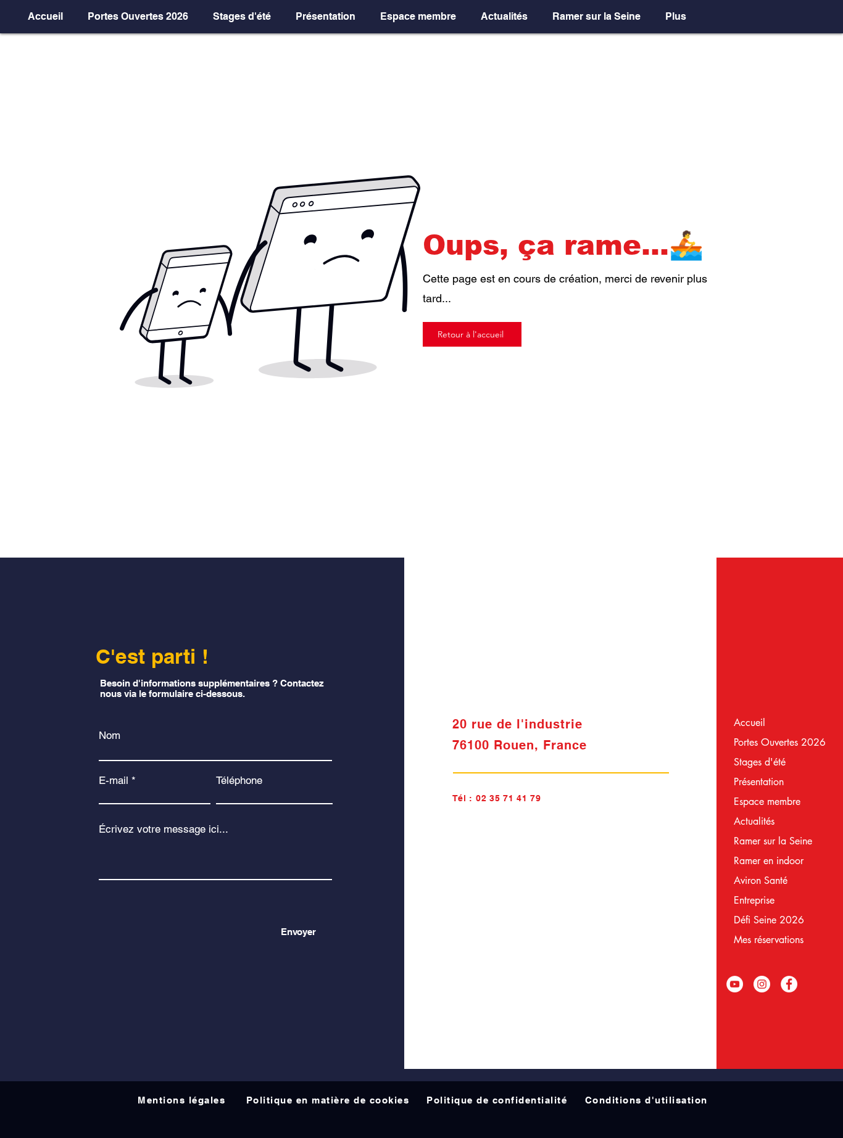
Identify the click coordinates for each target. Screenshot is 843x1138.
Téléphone (239, 780)
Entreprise (754, 900)
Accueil (749, 722)
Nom (109, 735)
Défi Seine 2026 (764, 919)
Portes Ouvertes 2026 (764, 742)
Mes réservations (764, 939)
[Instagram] (762, 984)
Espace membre (764, 801)
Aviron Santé (760, 880)
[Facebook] (789, 984)
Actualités (754, 821)
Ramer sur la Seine (764, 841)
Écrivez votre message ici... (163, 829)
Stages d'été (760, 762)
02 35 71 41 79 (508, 798)
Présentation (759, 781)
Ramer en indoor (764, 860)
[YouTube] (734, 984)
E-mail (113, 780)
